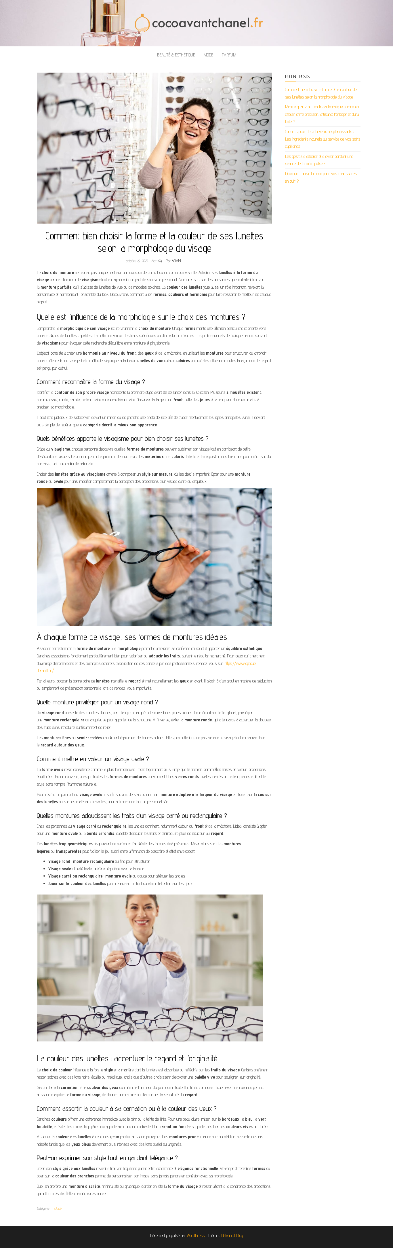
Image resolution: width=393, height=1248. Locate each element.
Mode (208, 55)
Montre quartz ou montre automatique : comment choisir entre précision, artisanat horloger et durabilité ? (322, 114)
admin (176, 260)
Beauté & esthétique (176, 55)
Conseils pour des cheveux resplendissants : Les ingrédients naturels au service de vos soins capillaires (322, 139)
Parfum (229, 55)
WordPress (196, 1235)
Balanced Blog (232, 1235)
